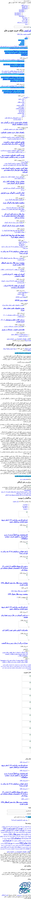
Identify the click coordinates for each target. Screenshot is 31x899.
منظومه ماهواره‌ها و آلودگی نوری (13, 203)
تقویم (5, 667)
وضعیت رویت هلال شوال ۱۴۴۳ (18, 594)
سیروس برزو (27, 383)
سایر (23, 114)
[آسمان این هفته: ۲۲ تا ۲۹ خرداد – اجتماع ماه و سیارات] (12, 282)
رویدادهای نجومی (12, 836)
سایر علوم (21, 45)
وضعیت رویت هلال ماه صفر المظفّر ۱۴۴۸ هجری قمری (12, 263)
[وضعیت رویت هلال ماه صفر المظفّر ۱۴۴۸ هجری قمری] (12, 259)
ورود (26, 24)
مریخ (19, 664)
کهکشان (29, 664)
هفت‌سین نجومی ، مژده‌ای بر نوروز (13, 329)
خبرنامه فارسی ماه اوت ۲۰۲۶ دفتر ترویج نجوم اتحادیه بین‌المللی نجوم (14, 521)
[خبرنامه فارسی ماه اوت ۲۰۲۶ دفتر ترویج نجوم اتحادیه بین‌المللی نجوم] (23, 604)
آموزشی (25, 97)
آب (27, 669)
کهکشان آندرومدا (18, 848)
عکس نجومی (20, 294)
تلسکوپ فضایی (18, 667)
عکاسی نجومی (20, 105)
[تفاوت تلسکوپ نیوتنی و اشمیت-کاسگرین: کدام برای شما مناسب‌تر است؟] (12, 138)
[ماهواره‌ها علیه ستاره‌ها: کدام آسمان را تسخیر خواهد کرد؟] (12, 232)
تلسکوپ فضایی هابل (17, 832)
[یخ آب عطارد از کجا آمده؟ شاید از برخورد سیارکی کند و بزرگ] (26, 746)
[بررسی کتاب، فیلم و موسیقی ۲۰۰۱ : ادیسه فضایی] (12, 316)
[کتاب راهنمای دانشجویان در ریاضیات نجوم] (19, 339)
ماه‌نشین (16, 664)
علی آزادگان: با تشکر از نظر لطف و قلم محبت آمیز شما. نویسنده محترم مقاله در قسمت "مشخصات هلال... (15, 654)
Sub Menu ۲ (18, 13)
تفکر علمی (26, 828)
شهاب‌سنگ (28, 840)
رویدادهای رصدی (21, 836)
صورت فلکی (20, 102)
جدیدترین (25, 504)
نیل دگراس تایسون (25, 847)
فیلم (23, 295)
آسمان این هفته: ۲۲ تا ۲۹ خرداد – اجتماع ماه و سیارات (13, 286)
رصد (23, 100)
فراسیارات (21, 110)
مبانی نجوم (21, 99)
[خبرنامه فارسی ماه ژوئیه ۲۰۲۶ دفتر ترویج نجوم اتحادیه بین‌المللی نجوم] (26, 720)
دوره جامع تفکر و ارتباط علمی (13, 117)
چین (27, 664)
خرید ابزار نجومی (23, 336)
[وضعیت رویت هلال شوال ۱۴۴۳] (19, 591)
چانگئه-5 (11, 847)
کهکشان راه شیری (9, 848)
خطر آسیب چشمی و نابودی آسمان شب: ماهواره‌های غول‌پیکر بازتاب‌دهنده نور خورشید (14, 170)
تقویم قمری (9, 667)
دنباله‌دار (7, 666)
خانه (26, 37)
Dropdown (25, 8)
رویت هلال (21, 243)
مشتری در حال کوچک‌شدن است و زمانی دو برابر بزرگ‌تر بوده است (13, 91)
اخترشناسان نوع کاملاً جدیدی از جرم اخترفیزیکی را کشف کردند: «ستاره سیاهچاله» (16, 53)
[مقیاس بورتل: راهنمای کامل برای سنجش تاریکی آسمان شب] (12, 178)
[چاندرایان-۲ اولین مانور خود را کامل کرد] (23, 627)
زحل (21, 666)
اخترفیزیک (21, 111)
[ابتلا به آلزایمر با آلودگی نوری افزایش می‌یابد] (12, 189)
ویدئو (23, 116)
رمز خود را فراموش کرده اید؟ (19, 820)
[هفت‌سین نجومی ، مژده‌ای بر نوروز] (14, 326)
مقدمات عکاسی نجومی (16, 845)
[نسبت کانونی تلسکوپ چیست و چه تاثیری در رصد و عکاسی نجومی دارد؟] (12, 152)
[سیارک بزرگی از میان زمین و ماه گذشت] (23, 640)
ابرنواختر (18, 826)
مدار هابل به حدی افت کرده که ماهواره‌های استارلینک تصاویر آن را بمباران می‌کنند (13, 215)
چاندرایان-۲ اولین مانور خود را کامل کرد (15, 630)
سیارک (26, 666)
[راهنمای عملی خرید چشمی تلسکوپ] (13, 129)
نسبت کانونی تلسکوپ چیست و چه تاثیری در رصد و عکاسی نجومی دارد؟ (12, 156)
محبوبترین (25, 506)
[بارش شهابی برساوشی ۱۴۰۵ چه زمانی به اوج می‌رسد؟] (12, 61)
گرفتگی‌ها (21, 245)
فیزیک (22, 41)
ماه (13, 664)
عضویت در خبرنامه (22, 22)
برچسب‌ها (25, 17)
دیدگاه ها (25, 507)
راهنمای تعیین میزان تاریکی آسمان (13, 225)
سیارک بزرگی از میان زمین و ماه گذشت (15, 643)
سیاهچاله (29, 666)
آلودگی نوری (24, 162)
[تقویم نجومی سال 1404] (24, 34)
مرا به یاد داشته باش (19, 817)
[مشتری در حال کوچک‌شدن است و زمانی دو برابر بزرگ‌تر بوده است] (12, 87)
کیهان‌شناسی (20, 113)
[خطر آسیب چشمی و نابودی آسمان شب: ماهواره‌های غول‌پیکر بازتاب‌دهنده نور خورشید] (14, 165)
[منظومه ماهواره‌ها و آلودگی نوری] (14, 199)
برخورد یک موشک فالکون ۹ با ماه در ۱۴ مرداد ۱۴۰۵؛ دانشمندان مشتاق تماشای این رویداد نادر (12, 79)
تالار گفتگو (25, 7)
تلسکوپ (13, 667)
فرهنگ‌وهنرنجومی (23, 292)
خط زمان (25, 19)
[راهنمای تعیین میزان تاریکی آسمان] (14, 222)
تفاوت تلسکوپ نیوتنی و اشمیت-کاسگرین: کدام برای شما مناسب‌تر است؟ (13, 143)
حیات (2, 666)
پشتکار (24, 664)
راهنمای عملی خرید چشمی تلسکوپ (12, 132)
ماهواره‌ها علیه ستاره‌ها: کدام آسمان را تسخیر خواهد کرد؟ (12, 236)
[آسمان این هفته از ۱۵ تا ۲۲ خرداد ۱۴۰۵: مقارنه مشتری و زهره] (26, 752)
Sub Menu (21, 10)
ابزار (23, 103)
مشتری (21, 664)
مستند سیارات (17, 119)
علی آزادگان (27, 348)
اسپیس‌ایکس (12, 826)
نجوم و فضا (21, 40)
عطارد (23, 840)
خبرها (26, 38)
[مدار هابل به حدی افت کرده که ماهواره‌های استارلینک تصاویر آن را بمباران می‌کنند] (12, 210)
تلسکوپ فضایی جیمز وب (26, 667)
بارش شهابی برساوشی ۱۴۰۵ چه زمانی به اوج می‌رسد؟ (13, 65)
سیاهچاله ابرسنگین (6, 838)
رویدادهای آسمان (23, 242)
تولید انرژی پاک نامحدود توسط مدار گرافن (18, 495)
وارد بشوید (16, 501)
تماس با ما (25, 20)
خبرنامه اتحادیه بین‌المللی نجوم (19, 334)
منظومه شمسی (20, 108)
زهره (24, 666)
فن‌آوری (22, 43)
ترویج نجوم (21, 106)
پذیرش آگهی (24, 5)
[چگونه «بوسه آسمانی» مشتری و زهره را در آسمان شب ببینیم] (26, 739)
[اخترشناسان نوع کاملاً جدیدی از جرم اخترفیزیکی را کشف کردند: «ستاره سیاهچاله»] (14, 48)
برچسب (25, 509)
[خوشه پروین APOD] (22, 297)
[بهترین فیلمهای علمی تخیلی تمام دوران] (13, 305)
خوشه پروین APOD (21, 300)
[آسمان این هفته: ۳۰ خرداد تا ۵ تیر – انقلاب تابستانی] (12, 271)
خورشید (4, 666)
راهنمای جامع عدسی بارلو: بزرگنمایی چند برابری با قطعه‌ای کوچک (14, 123)
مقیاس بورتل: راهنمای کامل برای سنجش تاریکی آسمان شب (13, 182)
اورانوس (27, 30)
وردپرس (19, 895)
